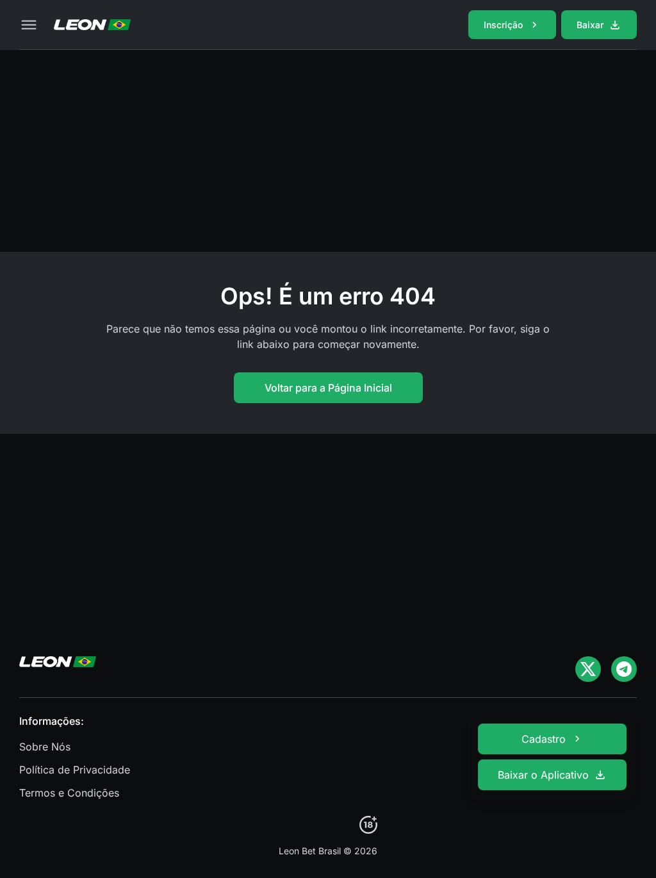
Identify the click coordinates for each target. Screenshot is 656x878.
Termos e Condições (69, 792)
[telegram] (624, 669)
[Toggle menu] (28, 25)
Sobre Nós (44, 746)
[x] (588, 669)
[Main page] (92, 24)
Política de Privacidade (74, 769)
